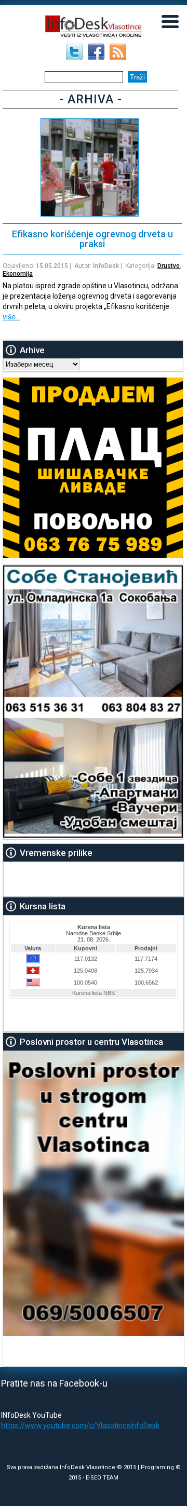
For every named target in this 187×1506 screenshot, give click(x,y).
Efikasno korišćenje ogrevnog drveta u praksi (92, 238)
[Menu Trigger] (170, 21)
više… (11, 317)
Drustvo (168, 266)
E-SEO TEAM (102, 1477)
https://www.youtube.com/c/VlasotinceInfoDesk (80, 1425)
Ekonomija (18, 273)
